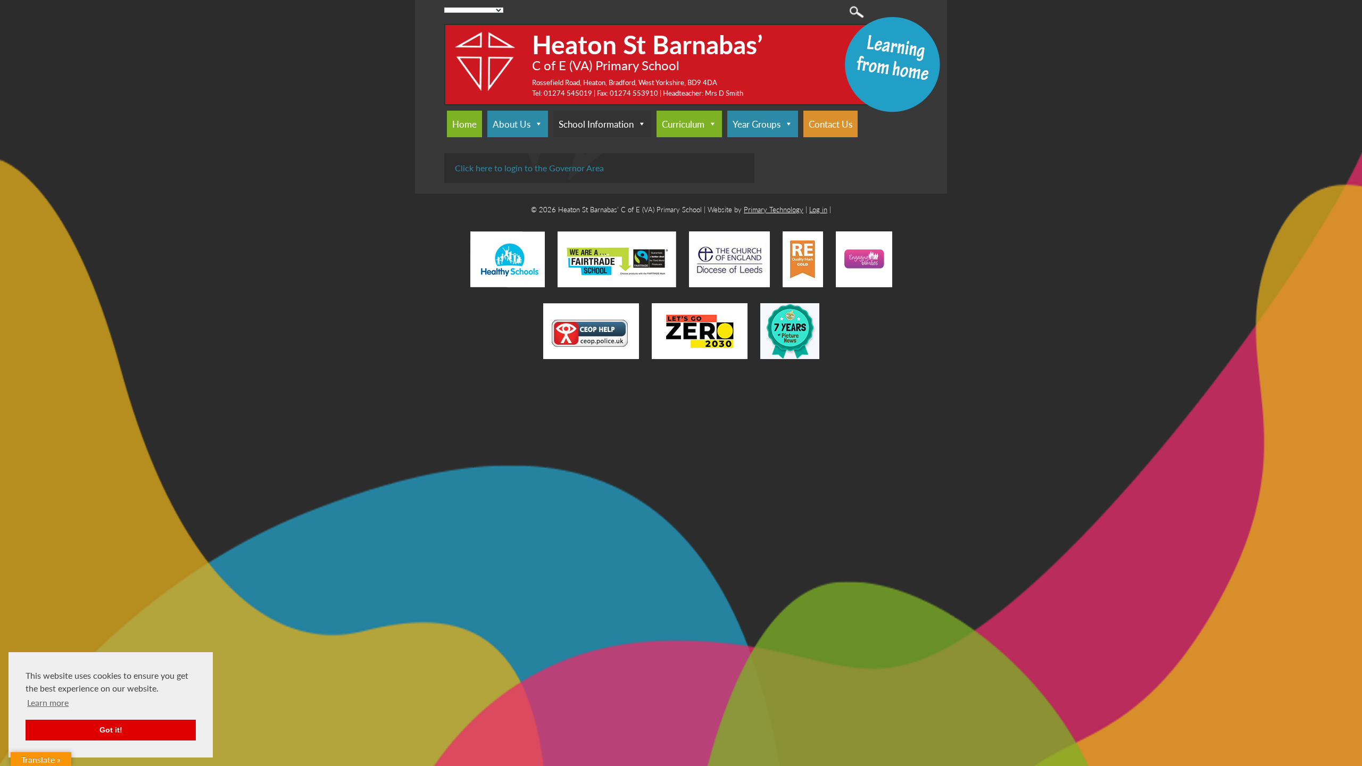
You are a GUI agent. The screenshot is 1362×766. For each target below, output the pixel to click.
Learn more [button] (48, 702)
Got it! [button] (110, 730)
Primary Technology (773, 209)
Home (464, 124)
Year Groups (756, 124)
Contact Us (830, 124)
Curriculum (683, 124)
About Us (511, 124)
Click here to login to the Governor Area (529, 168)
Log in (818, 209)
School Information (596, 124)
